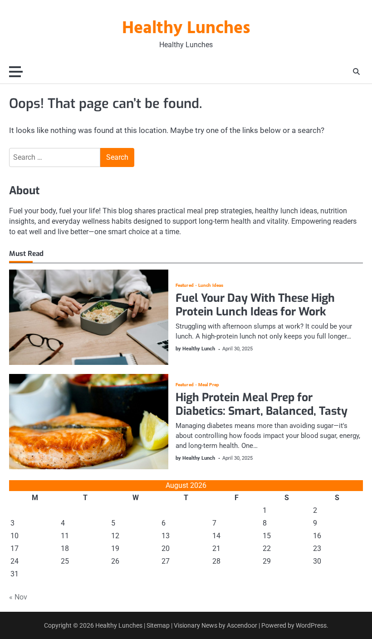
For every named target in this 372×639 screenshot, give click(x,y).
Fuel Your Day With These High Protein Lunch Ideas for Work (255, 304)
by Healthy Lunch (195, 349)
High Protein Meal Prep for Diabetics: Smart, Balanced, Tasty (262, 404)
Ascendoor (242, 625)
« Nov (18, 597)
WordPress (311, 625)
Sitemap (158, 625)
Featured (185, 285)
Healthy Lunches (186, 29)
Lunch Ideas (210, 285)
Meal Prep (208, 385)
